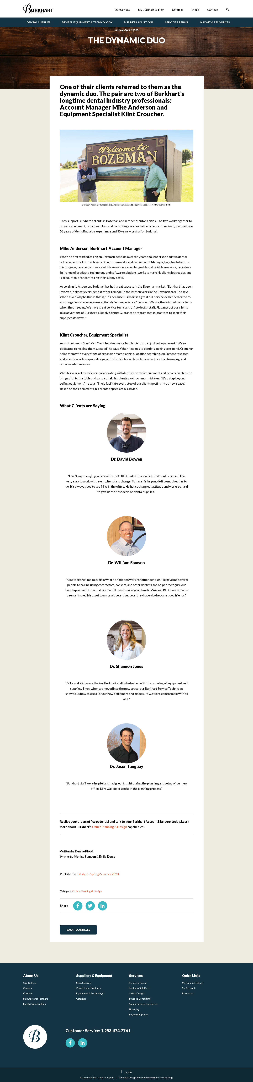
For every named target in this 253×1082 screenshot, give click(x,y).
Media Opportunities (34, 1004)
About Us (30, 975)
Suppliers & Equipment (94, 975)
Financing (134, 1009)
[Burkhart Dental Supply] (38, 9)
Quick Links (191, 975)
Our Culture (29, 982)
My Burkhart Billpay (192, 982)
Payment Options (138, 1014)
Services (136, 975)
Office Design (136, 993)
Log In (128, 1071)
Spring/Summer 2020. (104, 874)
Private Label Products (88, 988)
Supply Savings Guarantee (143, 1004)
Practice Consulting (139, 998)
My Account (188, 988)
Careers (27, 988)
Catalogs (81, 998)
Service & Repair (138, 982)
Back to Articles (78, 929)
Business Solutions (139, 988)
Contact (27, 993)
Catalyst (82, 874)
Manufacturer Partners (35, 998)
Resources (188, 993)
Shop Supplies (83, 982)
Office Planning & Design (109, 827)
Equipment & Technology (89, 993)
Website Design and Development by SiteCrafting (146, 1077)
